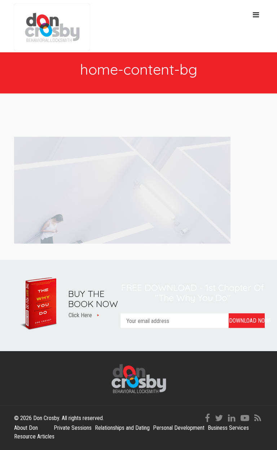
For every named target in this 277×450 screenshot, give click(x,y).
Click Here (80, 315)
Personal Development (179, 427)
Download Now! (247, 320)
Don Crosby (52, 27)
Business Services (228, 427)
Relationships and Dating (122, 427)
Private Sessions (73, 427)
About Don (26, 427)
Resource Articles (34, 436)
